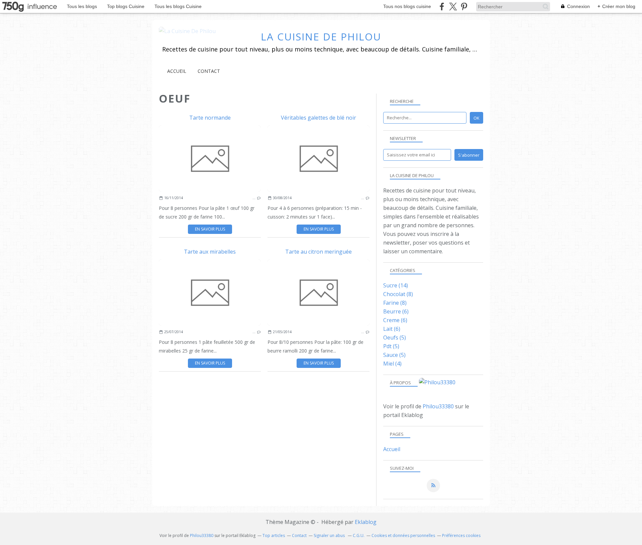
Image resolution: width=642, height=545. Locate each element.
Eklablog (366, 522)
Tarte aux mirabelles (210, 251)
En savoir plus (210, 229)
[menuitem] (176, 71)
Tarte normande (210, 117)
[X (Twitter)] (453, 6)
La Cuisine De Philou (321, 36)
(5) (394, 337)
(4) (392, 363)
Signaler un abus (330, 535)
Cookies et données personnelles (403, 535)
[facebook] (442, 6)
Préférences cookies (461, 535)
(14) (395, 285)
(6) (396, 311)
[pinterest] (464, 6)
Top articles (273, 535)
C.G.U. (358, 535)
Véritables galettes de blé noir (318, 117)
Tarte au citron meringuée (318, 251)
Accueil (176, 71)
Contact (209, 71)
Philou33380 (438, 406)
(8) (398, 294)
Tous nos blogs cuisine (407, 6)
